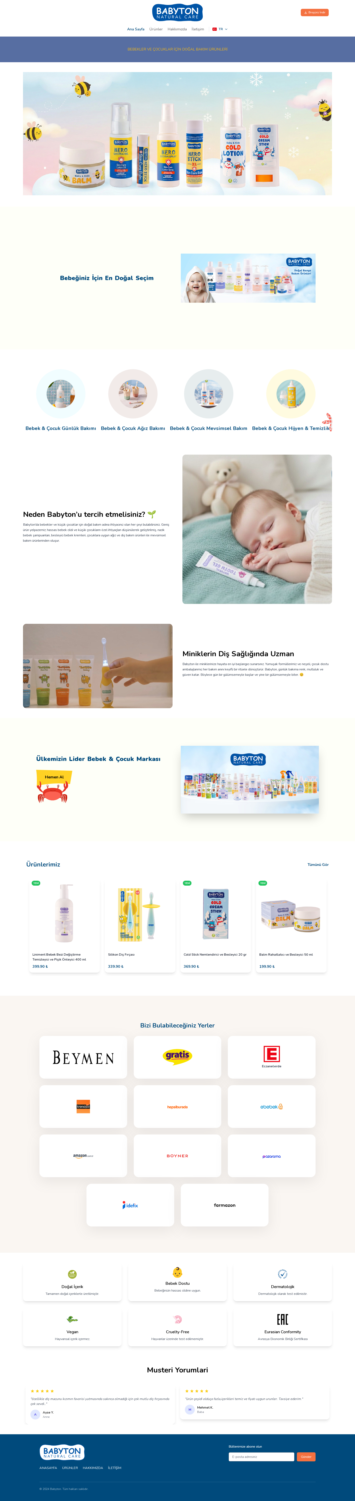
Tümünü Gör (318, 864)
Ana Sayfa (135, 29)
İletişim (198, 29)
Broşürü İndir (317, 12)
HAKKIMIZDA (93, 1468)
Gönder (306, 1457)
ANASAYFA (48, 1468)
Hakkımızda (177, 29)
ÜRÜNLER (70, 1468)
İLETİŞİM (114, 1468)
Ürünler (156, 29)
